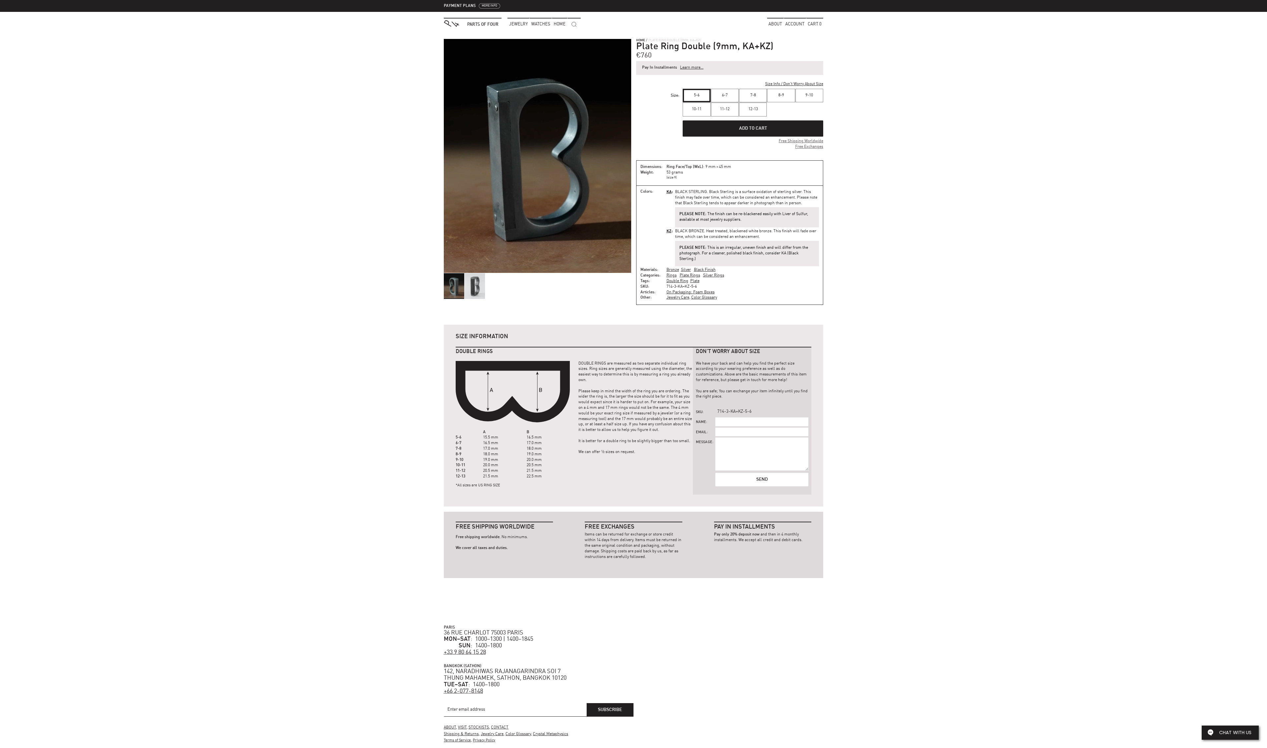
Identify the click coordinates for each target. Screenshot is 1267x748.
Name (701, 422)
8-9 (781, 95)
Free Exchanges (809, 147)
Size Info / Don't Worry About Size (794, 84)
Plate (694, 281)
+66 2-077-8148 (463, 691)
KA (669, 191)
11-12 (725, 109)
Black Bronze (689, 231)
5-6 (696, 95)
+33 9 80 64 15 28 (465, 652)
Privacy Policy (484, 740)
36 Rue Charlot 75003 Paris (483, 633)
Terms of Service (457, 740)
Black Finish (705, 270)
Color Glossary (704, 298)
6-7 (725, 95)
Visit (462, 728)
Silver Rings (713, 275)
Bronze (672, 270)
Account (794, 24)
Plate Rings (690, 275)
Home (640, 40)
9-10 (809, 95)
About (775, 24)
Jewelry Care (677, 298)
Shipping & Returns (461, 734)
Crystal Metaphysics (550, 734)
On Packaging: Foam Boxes (690, 292)
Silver (686, 270)
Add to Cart (753, 128)
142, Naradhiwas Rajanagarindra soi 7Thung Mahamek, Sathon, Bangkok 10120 (505, 674)
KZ (668, 230)
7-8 (753, 95)
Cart (815, 24)
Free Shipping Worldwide (801, 141)
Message (704, 442)
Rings (671, 275)
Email (701, 432)
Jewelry (518, 24)
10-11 (696, 109)
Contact (499, 728)
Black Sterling (691, 192)
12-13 (753, 109)
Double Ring (677, 281)
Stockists (479, 728)
